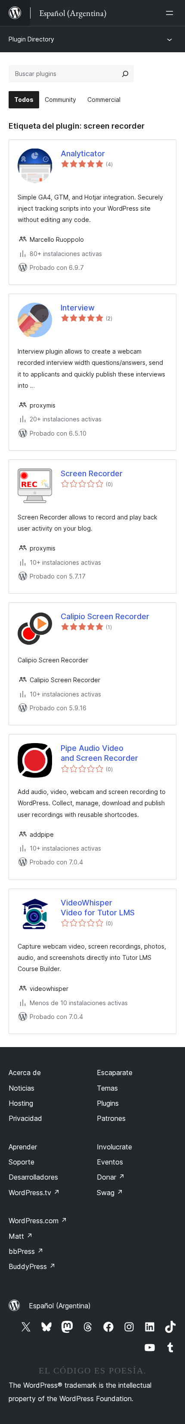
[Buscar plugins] (125, 73)
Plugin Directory (31, 39)
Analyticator (83, 153)
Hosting (21, 1103)
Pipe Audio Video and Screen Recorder (99, 753)
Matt (21, 1236)
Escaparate (115, 1072)
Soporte (21, 1162)
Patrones (111, 1118)
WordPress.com (38, 1220)
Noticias (21, 1088)
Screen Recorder (92, 473)
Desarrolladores (33, 1177)
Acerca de (25, 1072)
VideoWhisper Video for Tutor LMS (98, 907)
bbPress (26, 1251)
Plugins (108, 1103)
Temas (107, 1088)
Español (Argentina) (60, 1305)
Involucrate (114, 1146)
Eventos (110, 1162)
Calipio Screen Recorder (105, 616)
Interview (78, 307)
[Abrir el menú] (171, 13)
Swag (110, 1192)
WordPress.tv (34, 1192)
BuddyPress (32, 1266)
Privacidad (25, 1118)
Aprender (23, 1146)
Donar (111, 1177)
